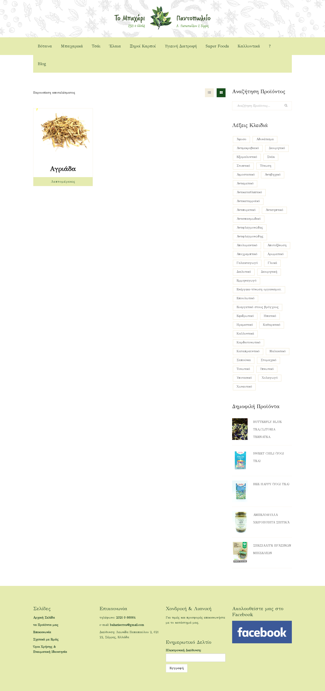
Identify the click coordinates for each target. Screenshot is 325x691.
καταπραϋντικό (248, 351)
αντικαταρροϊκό (248, 201)
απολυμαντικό (247, 245)
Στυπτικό (243, 166)
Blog (42, 63)
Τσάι (96, 46)
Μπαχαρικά (72, 46)
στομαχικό (268, 360)
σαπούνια (244, 360)
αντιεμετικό (245, 183)
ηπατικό (270, 316)
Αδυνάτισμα (265, 139)
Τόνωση (265, 166)
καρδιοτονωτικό (248, 342)
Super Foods (217, 46)
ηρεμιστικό (245, 325)
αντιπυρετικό (246, 210)
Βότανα (45, 46)
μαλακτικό (278, 351)
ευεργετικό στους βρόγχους (258, 307)
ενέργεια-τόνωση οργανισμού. (259, 289)
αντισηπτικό (274, 210)
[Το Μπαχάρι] (162, 17)
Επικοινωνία (42, 632)
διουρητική (269, 272)
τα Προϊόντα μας (45, 625)
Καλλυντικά (249, 46)
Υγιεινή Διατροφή (181, 46)
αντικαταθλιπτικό (249, 192)
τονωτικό (243, 369)
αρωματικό (275, 254)
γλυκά (272, 263)
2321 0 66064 (126, 617)
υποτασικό (244, 378)
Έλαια (115, 46)
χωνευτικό (244, 386)
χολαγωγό (270, 378)
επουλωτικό (245, 298)
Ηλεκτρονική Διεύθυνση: (183, 650)
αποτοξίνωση (277, 245)
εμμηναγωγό (246, 280)
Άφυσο (241, 139)
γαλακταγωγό (247, 263)
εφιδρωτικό (245, 316)
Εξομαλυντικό (247, 157)
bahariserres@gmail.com (127, 625)
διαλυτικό (244, 272)
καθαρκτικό (271, 325)
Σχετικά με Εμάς (46, 639)
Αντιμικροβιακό (248, 148)
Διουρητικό (277, 148)
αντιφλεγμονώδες (250, 227)
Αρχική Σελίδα (44, 617)
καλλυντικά (245, 333)
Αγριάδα (63, 169)
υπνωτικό (267, 369)
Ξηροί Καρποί (143, 46)
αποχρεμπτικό (247, 254)
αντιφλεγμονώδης (250, 236)
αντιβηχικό (273, 174)
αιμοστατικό (246, 174)
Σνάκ (271, 157)
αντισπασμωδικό (249, 219)
